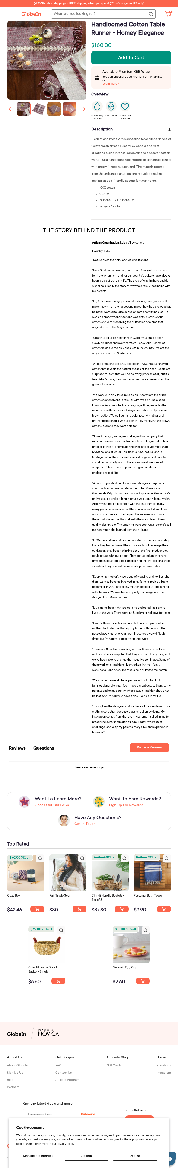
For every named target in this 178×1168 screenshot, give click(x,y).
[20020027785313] (58, 981)
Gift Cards (114, 1066)
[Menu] (9, 14)
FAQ (58, 1066)
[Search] (150, 14)
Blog (10, 1080)
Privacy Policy (65, 1144)
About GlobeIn (17, 1066)
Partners (13, 1087)
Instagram (164, 1073)
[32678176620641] (79, 909)
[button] (84, 109)
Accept (86, 1156)
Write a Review (149, 747)
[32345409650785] (164, 909)
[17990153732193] (37, 909)
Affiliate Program (67, 1080)
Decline (135, 1156)
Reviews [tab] (17, 748)
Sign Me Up (15, 1073)
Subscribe (88, 1114)
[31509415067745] (143, 981)
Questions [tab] (43, 748)
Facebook (164, 1066)
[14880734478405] (122, 909)
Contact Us (63, 1073)
